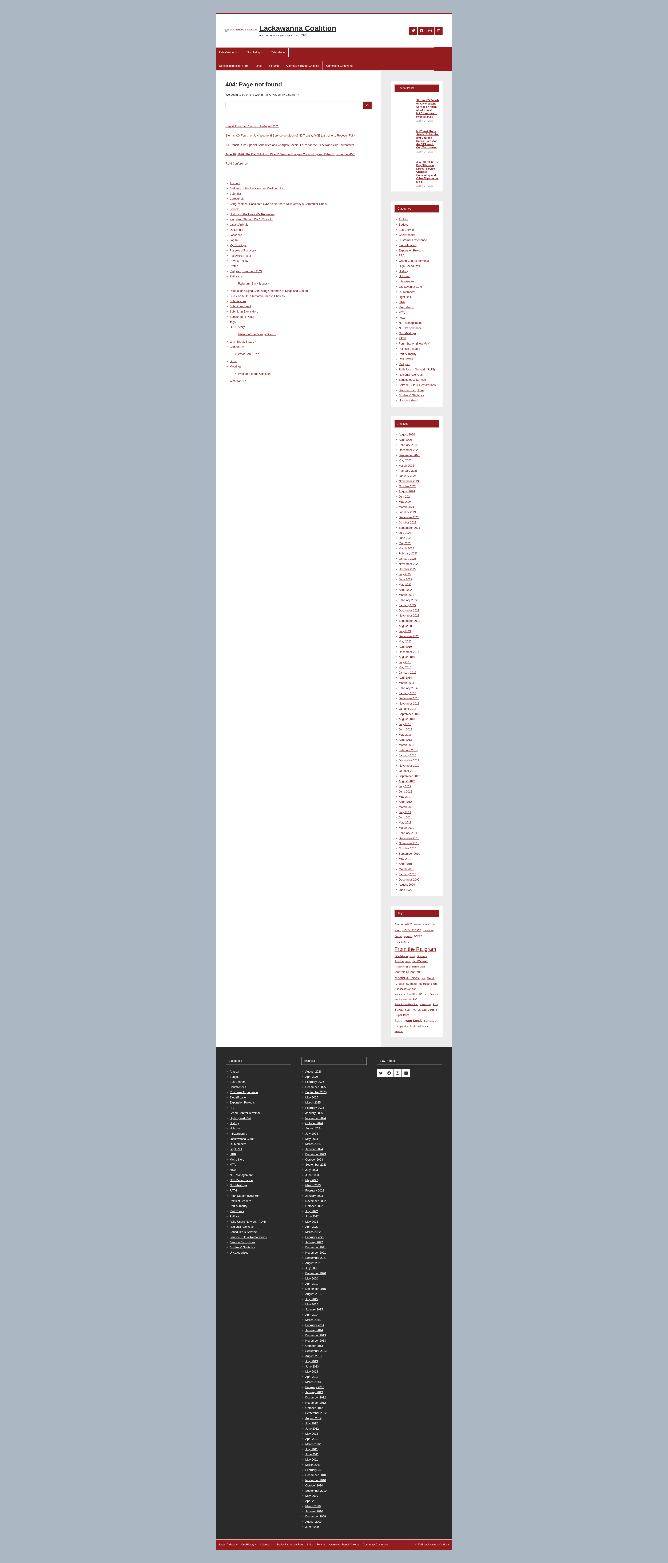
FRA (401, 255)
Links (233, 361)
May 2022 (405, 584)
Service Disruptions (411, 390)
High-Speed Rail (409, 266)
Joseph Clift (399, 967)
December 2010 (409, 838)
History (403, 271)
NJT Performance (410, 328)
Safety (399, 1009)
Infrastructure (407, 281)
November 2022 (409, 564)
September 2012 (409, 776)
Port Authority (407, 354)
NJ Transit (411, 983)
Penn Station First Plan (406, 1004)
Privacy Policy (239, 260)
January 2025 (407, 476)
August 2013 (407, 719)
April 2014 (405, 677)
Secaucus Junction (427, 1010)
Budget (403, 224)
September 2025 (409, 455)
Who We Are (238, 381)
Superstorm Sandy (409, 1020)
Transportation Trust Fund (408, 1026)
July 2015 (405, 662)
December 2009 (409, 879)
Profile (234, 266)
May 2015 (405, 667)
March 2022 (406, 595)
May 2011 (405, 822)
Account (235, 183)
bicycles (417, 925)
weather (399, 1031)
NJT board (399, 984)
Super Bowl (402, 1015)
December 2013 (409, 698)
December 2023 (409, 517)
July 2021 (405, 631)
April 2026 (405, 439)
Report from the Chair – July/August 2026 (252, 126)
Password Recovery (243, 250)
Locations (236, 235)
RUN (435, 1004)
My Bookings (238, 245)
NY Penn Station (428, 994)
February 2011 (408, 833)
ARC (408, 924)
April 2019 (405, 646)
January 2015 (407, 672)
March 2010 (406, 869)
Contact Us (237, 347)
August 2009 (407, 884)
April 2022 (405, 589)
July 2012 (405, 786)
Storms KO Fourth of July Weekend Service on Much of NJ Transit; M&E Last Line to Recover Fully (290, 135)
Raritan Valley (425, 1005)
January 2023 (407, 558)
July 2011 (405, 812)
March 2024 (406, 507)
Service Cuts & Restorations (417, 385)
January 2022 (407, 605)
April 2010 (405, 864)
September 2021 (409, 620)
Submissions (238, 301)
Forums (235, 209)
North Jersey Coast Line (406, 994)
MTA (402, 312)
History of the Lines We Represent (252, 214)
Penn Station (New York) (415, 343)
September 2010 (409, 853)
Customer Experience (413, 240)
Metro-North (406, 307)
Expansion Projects (411, 250)
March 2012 (406, 807)
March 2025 (406, 465)
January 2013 (407, 755)
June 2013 (405, 729)
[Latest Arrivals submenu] (238, 52)
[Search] (367, 105)
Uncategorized (408, 400)
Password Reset (240, 255)
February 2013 (408, 750)
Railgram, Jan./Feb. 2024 (246, 271)
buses (398, 930)
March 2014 (406, 683)
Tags (233, 322)
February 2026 (408, 445)
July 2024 (405, 496)
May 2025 (405, 460)
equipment (408, 937)
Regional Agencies (411, 374)
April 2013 (405, 739)
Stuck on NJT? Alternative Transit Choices (257, 296)
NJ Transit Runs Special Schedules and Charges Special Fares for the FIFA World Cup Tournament (289, 145)
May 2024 (405, 501)
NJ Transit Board (428, 983)
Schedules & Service (412, 379)
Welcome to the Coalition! (254, 373)
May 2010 (405, 859)
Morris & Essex (407, 978)
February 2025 (408, 470)
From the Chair (402, 942)
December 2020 (409, 636)
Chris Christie (411, 930)
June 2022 (405, 579)
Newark (431, 978)
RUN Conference (236, 163)
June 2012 (405, 791)
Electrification (407, 245)
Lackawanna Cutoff (411, 286)
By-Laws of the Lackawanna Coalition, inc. (257, 188)
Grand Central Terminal (414, 260)
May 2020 (405, 641)
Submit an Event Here (244, 311)
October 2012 (407, 771)
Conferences (407, 235)
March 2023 (406, 548)
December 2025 (409, 450)
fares (418, 936)
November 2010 (409, 843)
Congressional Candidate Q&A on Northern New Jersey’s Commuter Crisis (278, 204)
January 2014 (407, 693)
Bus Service (407, 229)
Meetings (235, 366)
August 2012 (407, 781)
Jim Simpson (403, 961)
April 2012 (405, 802)
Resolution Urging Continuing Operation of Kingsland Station (269, 291)
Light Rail (405, 297)
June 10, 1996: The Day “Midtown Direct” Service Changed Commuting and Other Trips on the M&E (290, 154)
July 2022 (405, 574)
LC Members (407, 292)
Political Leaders (409, 348)
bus (433, 925)
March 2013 (406, 745)
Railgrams (236, 276)
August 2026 (407, 434)
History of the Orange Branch (257, 334)
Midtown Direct (418, 967)
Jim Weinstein (420, 961)
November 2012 (409, 765)
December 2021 (409, 610)
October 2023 (407, 522)
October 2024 (407, 486)
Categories (237, 198)
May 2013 (405, 734)
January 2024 (407, 512)
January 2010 (407, 874)
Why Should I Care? (243, 341)
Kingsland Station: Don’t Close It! (251, 219)
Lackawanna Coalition (297, 28)
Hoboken (404, 276)
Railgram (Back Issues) (253, 283)
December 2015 (409, 652)
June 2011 (405, 817)
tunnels (426, 1026)
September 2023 (409, 527)
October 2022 (407, 569)
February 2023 (408, 553)
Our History (237, 327)
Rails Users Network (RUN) (417, 369)
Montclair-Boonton (407, 972)
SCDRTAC (410, 1010)
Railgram (404, 364)
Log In (234, 240)
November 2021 (409, 615)
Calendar (235, 193)
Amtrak (403, 219)
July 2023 (405, 532)
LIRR (402, 302)
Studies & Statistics (411, 395)
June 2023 (405, 538)
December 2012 (409, 760)
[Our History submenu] (262, 52)
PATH (402, 338)
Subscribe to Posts (242, 316)
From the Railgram (415, 949)
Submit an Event (240, 306)
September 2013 (409, 714)
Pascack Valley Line (403, 999)
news (402, 317)
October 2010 (407, 848)
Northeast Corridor (405, 988)
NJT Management (410, 323)
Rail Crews (406, 359)
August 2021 (407, 626)
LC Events (236, 229)
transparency (430, 1021)
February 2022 (408, 600)
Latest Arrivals (239, 224)
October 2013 (407, 708)
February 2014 (408, 688)
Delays (398, 936)
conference (428, 930)
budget (426, 924)
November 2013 (409, 703)
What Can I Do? (248, 354)
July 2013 (405, 724)
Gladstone (401, 956)
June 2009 (405, 890)
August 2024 (407, 491)
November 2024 (409, 481)
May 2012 (405, 796)
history (412, 957)
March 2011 (406, 827)
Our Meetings (407, 333)
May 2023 (405, 543)
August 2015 (407, 657)
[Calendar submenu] (284, 52)
